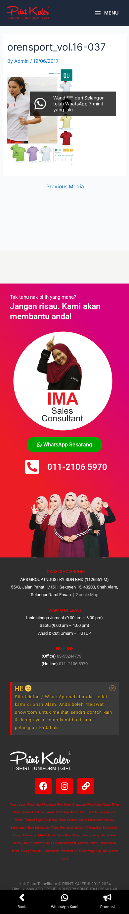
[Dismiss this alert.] (112, 688)
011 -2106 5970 (73, 663)
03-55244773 (69, 656)
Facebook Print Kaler (57, 804)
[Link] (85, 786)
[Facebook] (43, 786)
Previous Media (65, 186)
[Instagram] (64, 786)
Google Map (86, 594)
